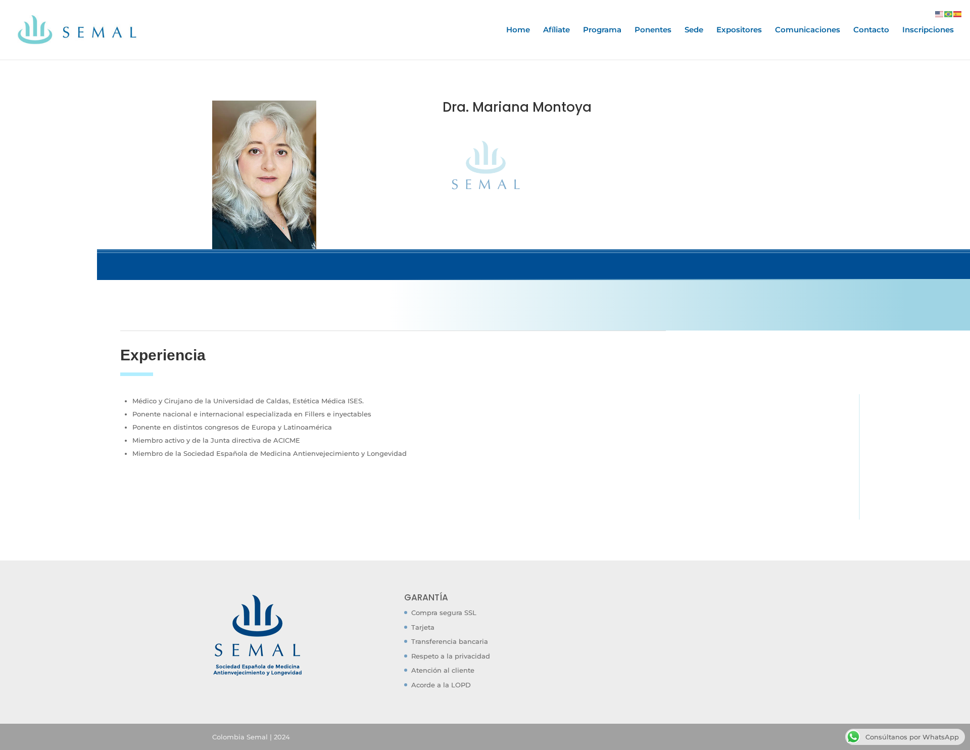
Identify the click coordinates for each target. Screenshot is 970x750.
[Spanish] (957, 13)
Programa (602, 30)
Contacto (871, 30)
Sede (694, 30)
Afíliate (556, 30)
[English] (939, 13)
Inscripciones (928, 30)
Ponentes (653, 30)
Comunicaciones (807, 30)
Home (518, 30)
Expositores (739, 30)
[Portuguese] (948, 13)
